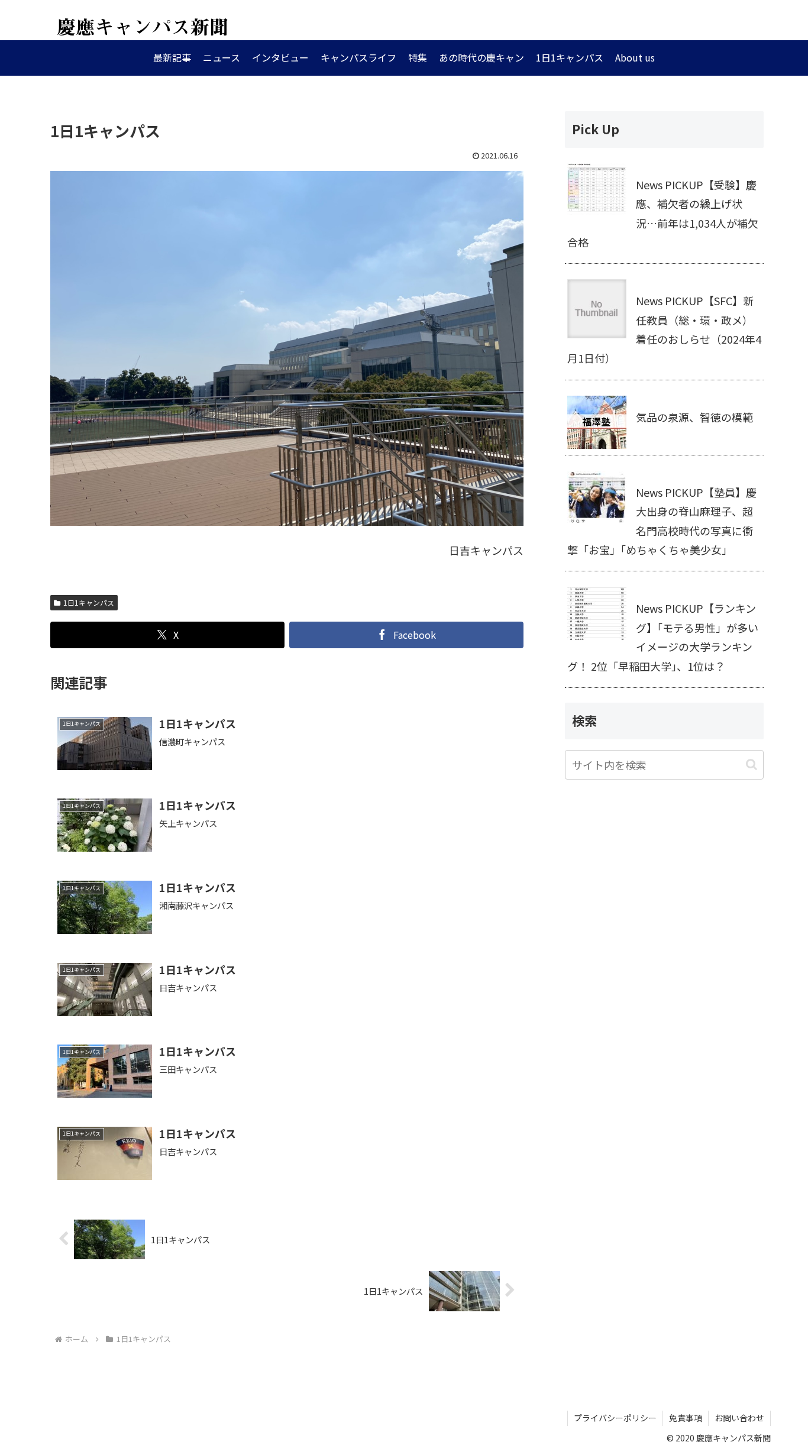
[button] (751, 764)
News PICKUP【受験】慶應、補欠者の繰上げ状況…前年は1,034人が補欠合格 (662, 213)
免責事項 (685, 1418)
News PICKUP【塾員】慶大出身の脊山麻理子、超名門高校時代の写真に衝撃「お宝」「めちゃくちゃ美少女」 (662, 520)
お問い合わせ (739, 1418)
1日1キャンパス (88, 602)
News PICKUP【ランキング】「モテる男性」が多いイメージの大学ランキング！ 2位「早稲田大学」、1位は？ (662, 636)
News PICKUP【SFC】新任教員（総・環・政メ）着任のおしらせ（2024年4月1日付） (664, 329)
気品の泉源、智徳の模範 (694, 417)
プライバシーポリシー (615, 1418)
